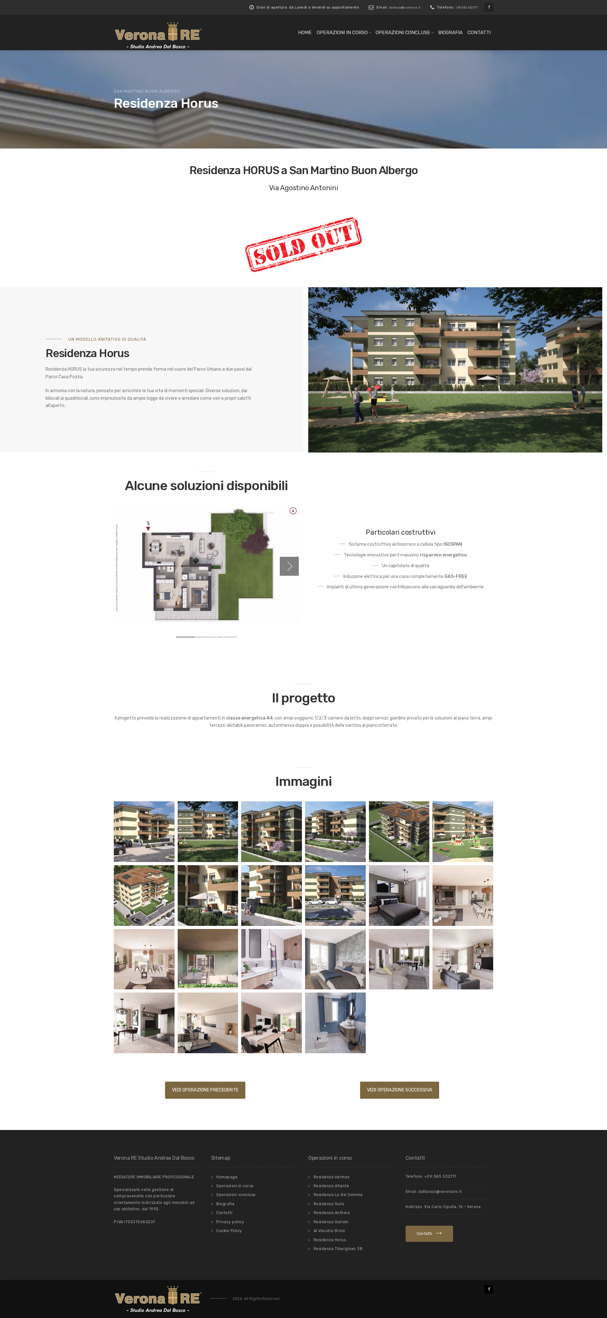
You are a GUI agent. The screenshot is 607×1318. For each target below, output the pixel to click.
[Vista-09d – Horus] (335, 895)
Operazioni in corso (342, 32)
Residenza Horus (330, 1240)
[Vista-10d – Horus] (208, 831)
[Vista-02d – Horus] (271, 831)
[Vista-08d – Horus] (271, 895)
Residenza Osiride (331, 1222)
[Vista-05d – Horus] (462, 831)
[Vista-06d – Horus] (144, 895)
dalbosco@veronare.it (405, 7)
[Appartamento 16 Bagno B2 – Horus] (335, 1023)
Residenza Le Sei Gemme (338, 1195)
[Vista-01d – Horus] (144, 831)
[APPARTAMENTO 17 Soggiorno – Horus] (399, 959)
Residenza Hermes (332, 1177)
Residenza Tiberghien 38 (338, 1249)
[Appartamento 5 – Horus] (271, 1023)
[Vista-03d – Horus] (335, 831)
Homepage (226, 1177)
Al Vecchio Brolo (329, 1231)
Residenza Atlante (331, 1186)
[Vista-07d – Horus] (208, 895)
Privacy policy (230, 1222)
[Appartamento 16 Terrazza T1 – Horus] (208, 959)
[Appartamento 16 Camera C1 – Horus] (399, 895)
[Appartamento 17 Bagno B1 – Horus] (271, 959)
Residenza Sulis (329, 1204)
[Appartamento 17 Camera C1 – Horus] (335, 959)
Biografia (450, 32)
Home (305, 32)
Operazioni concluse (403, 32)
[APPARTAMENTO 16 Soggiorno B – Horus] (144, 959)
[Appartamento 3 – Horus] (144, 1023)
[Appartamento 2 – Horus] (462, 959)
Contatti (479, 32)
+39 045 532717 (467, 7)
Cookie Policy (229, 1231)
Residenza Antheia (332, 1213)
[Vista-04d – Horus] (399, 831)
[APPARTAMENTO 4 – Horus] (208, 1023)
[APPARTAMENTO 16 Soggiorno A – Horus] (462, 895)
